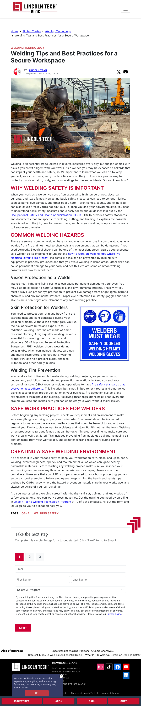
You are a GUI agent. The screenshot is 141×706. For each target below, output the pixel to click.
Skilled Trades (32, 31)
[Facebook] (117, 667)
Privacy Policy (114, 614)
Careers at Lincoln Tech (83, 693)
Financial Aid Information (66, 671)
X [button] (61, 676)
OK (37, 693)
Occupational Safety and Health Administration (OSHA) (47, 215)
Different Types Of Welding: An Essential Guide (55, 654)
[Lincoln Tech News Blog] (35, 7)
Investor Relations (109, 693)
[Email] (125, 71)
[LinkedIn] (126, 675)
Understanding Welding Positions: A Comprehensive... (82, 650)
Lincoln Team (38, 70)
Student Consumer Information (69, 684)
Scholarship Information (65, 668)
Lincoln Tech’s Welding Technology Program (42, 501)
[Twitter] (119, 71)
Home (14, 31)
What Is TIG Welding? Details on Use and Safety (112, 654)
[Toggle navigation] (125, 9)
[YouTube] (126, 667)
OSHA (25, 513)
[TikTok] (109, 667)
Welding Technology (58, 31)
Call (92, 701)
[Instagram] (100, 667)
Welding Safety (46, 513)
